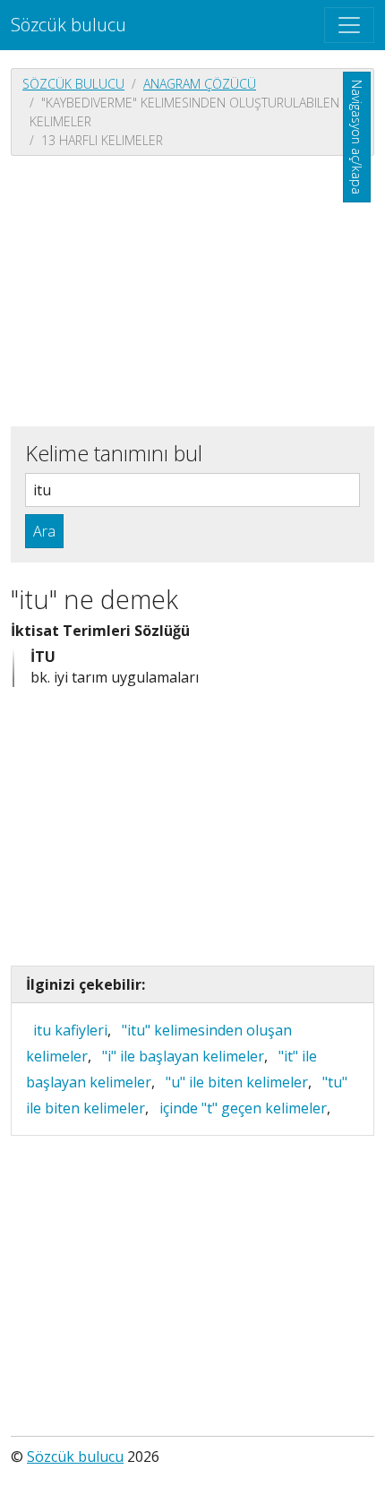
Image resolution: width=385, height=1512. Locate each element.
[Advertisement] (192, 289)
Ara (44, 531)
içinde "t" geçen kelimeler (243, 1108)
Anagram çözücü (199, 83)
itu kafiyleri (70, 1030)
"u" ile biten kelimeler (237, 1082)
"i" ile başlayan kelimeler (183, 1056)
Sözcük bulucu (68, 25)
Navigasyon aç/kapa (356, 137)
